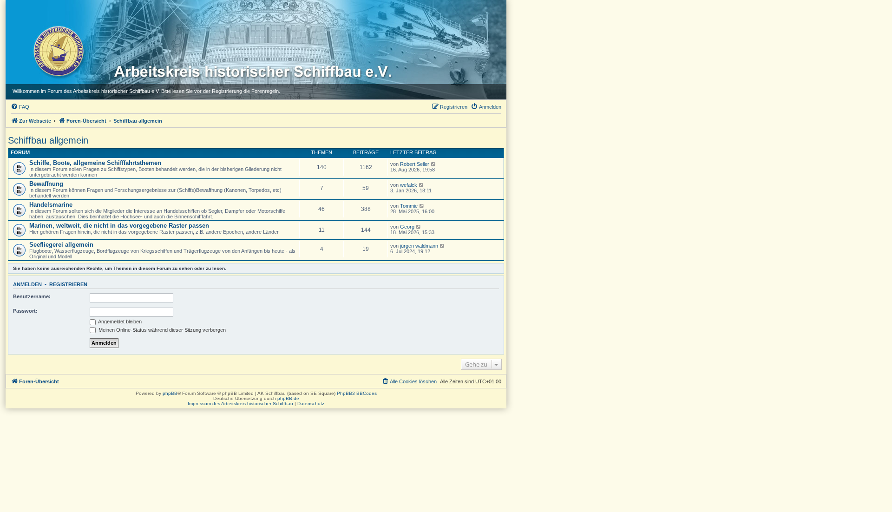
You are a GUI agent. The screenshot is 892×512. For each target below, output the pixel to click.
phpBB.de (288, 398)
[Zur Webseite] (57, 50)
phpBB (170, 393)
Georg (407, 227)
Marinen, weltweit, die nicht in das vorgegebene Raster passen (119, 225)
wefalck (408, 185)
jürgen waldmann (419, 246)
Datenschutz (310, 403)
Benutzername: (32, 296)
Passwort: (25, 311)
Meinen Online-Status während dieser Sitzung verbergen (161, 330)
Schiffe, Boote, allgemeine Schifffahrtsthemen (95, 162)
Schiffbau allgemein (48, 140)
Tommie (409, 206)
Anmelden (27, 284)
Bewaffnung (46, 183)
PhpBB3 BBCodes (357, 393)
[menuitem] (20, 106)
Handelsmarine (50, 204)
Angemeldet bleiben (119, 321)
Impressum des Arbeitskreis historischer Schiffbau (240, 403)
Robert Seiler (414, 164)
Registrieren (68, 284)
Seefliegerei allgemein (61, 244)
